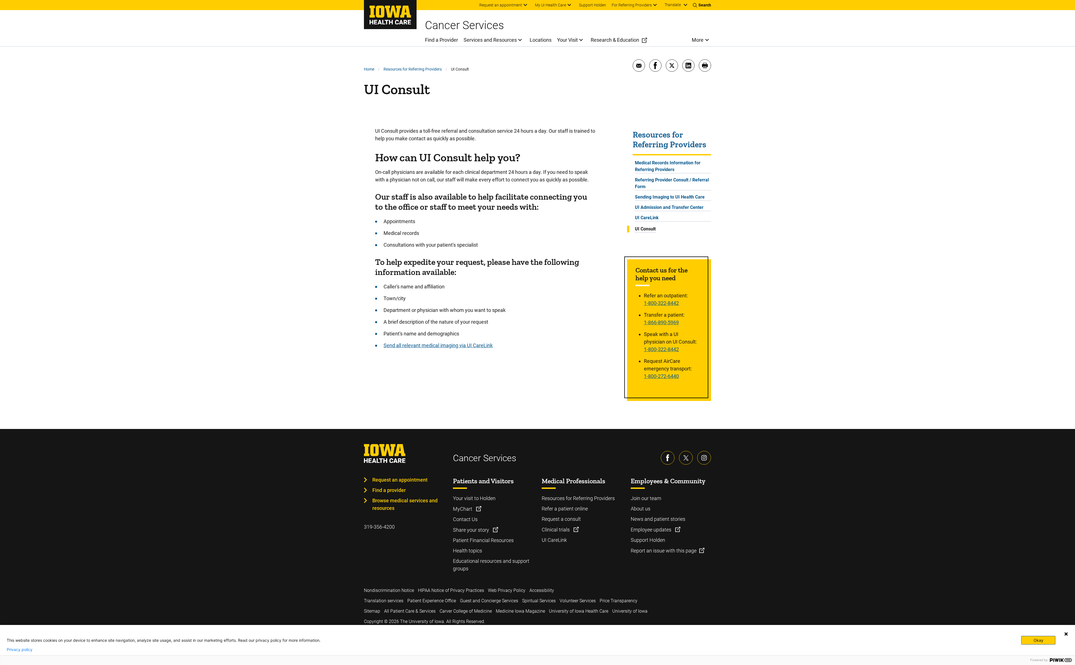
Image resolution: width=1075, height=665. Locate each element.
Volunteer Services (578, 600)
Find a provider (389, 490)
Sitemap (372, 611)
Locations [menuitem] (540, 40)
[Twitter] (686, 458)
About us (640, 509)
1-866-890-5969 (661, 322)
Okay (1038, 640)
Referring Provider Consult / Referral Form (672, 183)
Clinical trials (556, 530)
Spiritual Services (539, 600)
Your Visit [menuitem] (567, 40)
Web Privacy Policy (506, 590)
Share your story (471, 530)
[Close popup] (1066, 634)
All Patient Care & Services (410, 611)
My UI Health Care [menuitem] (550, 5)
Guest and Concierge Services (489, 600)
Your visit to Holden (474, 498)
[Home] (390, 14)
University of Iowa (630, 611)
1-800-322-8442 (661, 303)
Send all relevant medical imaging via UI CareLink (438, 345)
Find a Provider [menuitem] (441, 40)
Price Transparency (618, 600)
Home (369, 69)
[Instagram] (704, 458)
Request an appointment (399, 480)
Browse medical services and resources (405, 504)
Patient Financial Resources (483, 540)
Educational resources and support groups (491, 564)
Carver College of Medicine (466, 611)
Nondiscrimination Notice (389, 590)
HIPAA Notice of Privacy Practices (451, 590)
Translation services (383, 600)
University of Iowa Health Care (578, 611)
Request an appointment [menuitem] (500, 5)
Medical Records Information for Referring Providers (667, 166)
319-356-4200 (379, 527)
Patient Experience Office (431, 600)
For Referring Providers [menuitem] (632, 5)
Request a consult (561, 519)
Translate (673, 5)
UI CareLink (647, 217)
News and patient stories (658, 519)
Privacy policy (19, 649)
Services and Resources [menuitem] (490, 40)
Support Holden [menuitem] (592, 5)
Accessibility (541, 590)
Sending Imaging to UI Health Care (670, 197)
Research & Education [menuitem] (615, 40)
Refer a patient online (565, 509)
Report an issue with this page (664, 551)
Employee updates (651, 530)
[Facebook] (668, 458)
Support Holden (648, 540)
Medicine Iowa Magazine (520, 611)
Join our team (646, 498)
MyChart (463, 509)
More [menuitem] (698, 40)
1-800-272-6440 (661, 376)
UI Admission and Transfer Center (669, 207)
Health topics (467, 551)
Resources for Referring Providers (413, 69)
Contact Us (465, 519)
